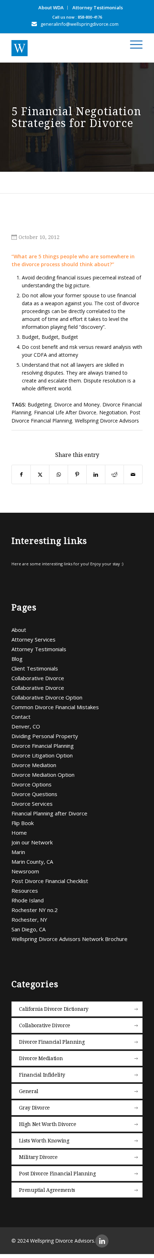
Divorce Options (31, 784)
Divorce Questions (34, 794)
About (18, 629)
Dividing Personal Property (44, 736)
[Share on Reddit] (114, 474)
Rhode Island (27, 900)
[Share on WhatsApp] (58, 474)
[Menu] (133, 45)
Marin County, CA (32, 861)
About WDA (51, 7)
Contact (20, 716)
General (28, 1091)
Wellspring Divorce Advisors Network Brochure (69, 938)
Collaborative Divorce (37, 678)
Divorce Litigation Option (42, 755)
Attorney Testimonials (97, 7)
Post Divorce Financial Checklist (49, 880)
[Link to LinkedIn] (102, 1241)
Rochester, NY (29, 919)
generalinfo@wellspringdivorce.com (79, 23)
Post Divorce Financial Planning (57, 1173)
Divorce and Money (77, 404)
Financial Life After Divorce (65, 412)
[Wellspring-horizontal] (63, 48)
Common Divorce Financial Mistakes (55, 707)
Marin (18, 851)
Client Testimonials (34, 668)
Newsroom (25, 871)
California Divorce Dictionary (53, 1009)
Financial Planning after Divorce (49, 813)
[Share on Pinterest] (77, 474)
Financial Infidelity (42, 1075)
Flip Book (22, 823)
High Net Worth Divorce (47, 1124)
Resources (24, 890)
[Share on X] (40, 474)
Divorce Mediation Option (42, 774)
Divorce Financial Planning (42, 745)
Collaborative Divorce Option (46, 697)
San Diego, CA (28, 929)
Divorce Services (32, 803)
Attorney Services (33, 639)
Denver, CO (25, 726)
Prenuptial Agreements (47, 1190)
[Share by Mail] (133, 474)
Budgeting (39, 404)
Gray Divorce (34, 1108)
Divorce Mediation (33, 765)
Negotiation (113, 412)
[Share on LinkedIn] (96, 474)
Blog (17, 658)
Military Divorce (38, 1157)
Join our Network (32, 842)
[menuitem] (51, 8)
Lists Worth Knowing (44, 1141)
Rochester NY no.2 (34, 909)
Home (19, 832)
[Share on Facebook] (21, 474)
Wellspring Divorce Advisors (107, 420)
